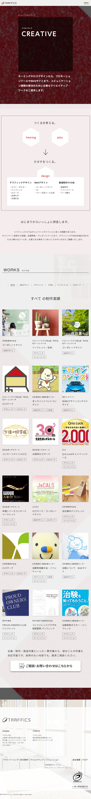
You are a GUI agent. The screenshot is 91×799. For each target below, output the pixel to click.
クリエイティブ (37, 759)
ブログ (85, 759)
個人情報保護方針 (81, 786)
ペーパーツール (62, 285)
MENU (86, 3)
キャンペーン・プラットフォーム (58, 767)
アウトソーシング (11, 759)
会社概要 (76, 759)
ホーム (20, 15)
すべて (13, 285)
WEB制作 (24, 759)
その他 (50, 285)
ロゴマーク (77, 285)
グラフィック (38, 285)
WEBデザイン (24, 285)
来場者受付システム (53, 765)
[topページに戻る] (8, 3)
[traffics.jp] (16, 721)
